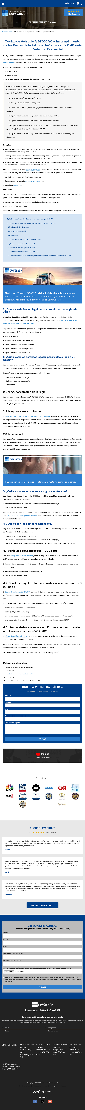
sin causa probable (32, 181)
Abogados (52, 1028)
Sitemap (63, 1086)
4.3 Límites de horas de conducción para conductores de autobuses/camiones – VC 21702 (39, 256)
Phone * (6, 939)
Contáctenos (53, 1031)
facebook (35, 1101)
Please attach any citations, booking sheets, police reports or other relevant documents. (37, 968)
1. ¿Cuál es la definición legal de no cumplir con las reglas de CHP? (30, 219)
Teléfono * (8, 702)
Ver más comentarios (42, 905)
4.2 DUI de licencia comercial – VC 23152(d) (23, 252)
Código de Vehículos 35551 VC (21, 556)
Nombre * (8, 695)
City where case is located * (13, 953)
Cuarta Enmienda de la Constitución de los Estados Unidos (27, 416)
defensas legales (33, 169)
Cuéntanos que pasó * (13, 723)
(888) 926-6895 (49, 1010)
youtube (50, 1101)
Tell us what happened (11, 960)
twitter (42, 1101)
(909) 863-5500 (13, 1069)
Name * (6, 932)
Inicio (7, 1028)
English (7, 1031)
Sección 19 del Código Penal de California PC (19, 674)
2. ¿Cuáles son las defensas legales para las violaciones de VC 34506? (31, 223)
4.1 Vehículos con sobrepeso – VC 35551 (21, 248)
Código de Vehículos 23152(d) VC (17, 592)
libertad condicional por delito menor (22, 515)
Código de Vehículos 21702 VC (16, 636)
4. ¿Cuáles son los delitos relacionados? (21, 244)
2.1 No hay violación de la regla (18, 227)
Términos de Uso (24, 1086)
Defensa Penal (7, 32)
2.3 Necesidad (13, 235)
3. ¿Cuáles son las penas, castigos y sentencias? (24, 239)
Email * (7, 709)
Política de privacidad (40, 1086)
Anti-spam (53, 1086)
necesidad (17, 185)
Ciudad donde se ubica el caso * (17, 716)
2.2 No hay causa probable (17, 231)
